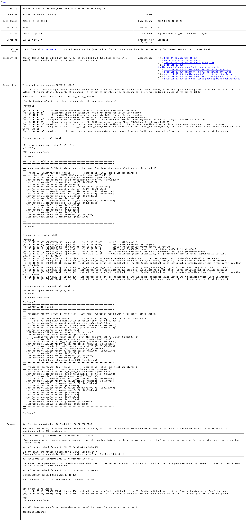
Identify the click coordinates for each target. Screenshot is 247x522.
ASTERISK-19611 (51, 49)
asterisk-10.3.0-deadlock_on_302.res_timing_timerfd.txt (199, 74)
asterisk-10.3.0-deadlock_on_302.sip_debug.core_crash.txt (200, 76)
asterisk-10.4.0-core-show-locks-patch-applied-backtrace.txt (202, 79)
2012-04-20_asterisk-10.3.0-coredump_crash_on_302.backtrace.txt (180, 59)
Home (4, 2)
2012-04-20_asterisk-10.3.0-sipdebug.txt (189, 63)
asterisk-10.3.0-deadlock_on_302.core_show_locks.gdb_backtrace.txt (189, 66)
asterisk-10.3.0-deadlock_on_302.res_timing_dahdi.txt (197, 70)
